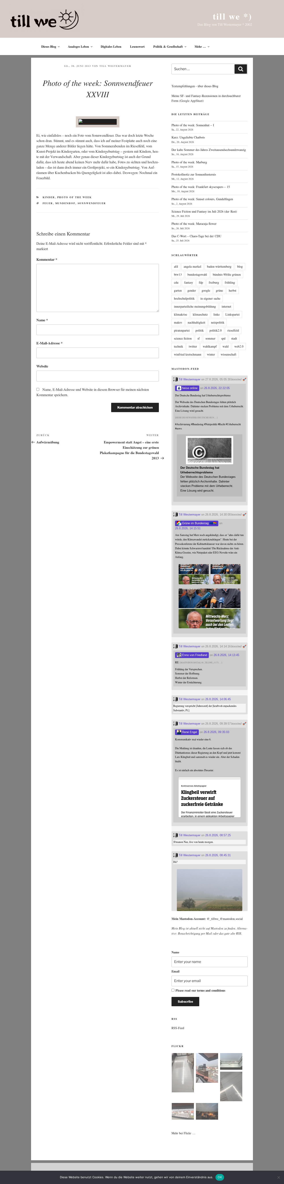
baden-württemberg (219, 266)
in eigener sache (210, 298)
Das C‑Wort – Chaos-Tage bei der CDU (196, 236)
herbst (232, 290)
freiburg (214, 282)
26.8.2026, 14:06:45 (218, 699)
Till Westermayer (115, 66)
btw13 (178, 274)
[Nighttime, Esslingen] (207, 1112)
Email (175, 971)
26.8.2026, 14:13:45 (226, 655)
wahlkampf (210, 346)
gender (191, 290)
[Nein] (278, 1177)
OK (220, 1177)
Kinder (49, 197)
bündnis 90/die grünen (227, 274)
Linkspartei (232, 314)
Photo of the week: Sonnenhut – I (193, 125)
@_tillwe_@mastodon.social (225, 919)
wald (226, 346)
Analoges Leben (78, 46)
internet (226, 306)
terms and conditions (211, 990)
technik (178, 346)
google (206, 290)
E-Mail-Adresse (49, 343)
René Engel (189, 732)
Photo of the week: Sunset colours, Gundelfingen (202, 199)
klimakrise (180, 314)
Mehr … (200, 46)
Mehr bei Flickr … (183, 1133)
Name (42, 319)
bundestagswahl (197, 274)
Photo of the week (74, 197)
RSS (238, 933)
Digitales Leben (111, 46)
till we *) (232, 16)
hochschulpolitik (184, 298)
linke (216, 314)
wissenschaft (228, 354)
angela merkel (192, 266)
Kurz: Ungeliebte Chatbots (188, 137)
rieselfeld (233, 330)
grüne (219, 290)
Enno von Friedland (194, 655)
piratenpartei (182, 330)
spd (223, 338)
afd (176, 266)
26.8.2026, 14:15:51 (188, 528)
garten (178, 290)
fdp (201, 282)
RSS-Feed (178, 1028)
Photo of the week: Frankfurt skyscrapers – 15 (201, 187)
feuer (48, 203)
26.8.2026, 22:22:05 (217, 388)
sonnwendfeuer (92, 203)
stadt (234, 338)
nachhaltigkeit (196, 322)
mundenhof (65, 203)
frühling (230, 282)
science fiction (183, 338)
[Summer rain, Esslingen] (183, 1073)
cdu (176, 282)
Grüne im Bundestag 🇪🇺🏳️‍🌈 (199, 523)
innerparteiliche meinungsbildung (195, 306)
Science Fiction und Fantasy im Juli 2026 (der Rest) (204, 211)
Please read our (200, 990)
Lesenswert (137, 46)
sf (198, 338)
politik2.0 (215, 330)
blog (240, 266)
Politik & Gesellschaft (168, 46)
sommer (210, 338)
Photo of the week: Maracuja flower (194, 223)
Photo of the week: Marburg (189, 162)
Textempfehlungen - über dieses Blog (195, 86)
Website (42, 366)
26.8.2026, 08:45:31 (218, 855)
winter (211, 354)
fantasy (188, 282)
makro (178, 322)
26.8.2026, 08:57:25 (218, 835)
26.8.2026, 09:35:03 (216, 732)
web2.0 (238, 346)
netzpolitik (217, 322)
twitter (193, 346)
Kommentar (46, 259)
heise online (189, 388)
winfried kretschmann (187, 354)
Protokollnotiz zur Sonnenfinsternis (194, 174)
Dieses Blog (48, 46)
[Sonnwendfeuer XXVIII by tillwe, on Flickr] (97, 121)
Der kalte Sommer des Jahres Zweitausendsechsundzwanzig (209, 150)
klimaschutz (200, 314)
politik (199, 330)
